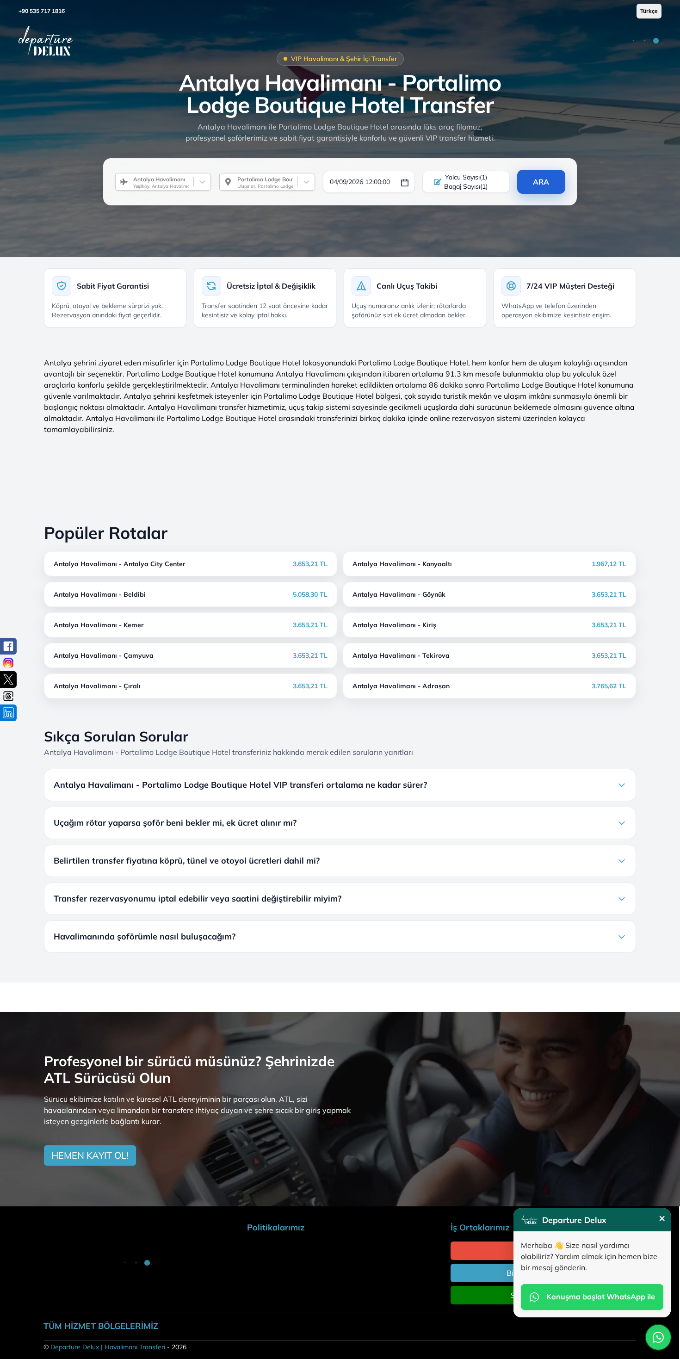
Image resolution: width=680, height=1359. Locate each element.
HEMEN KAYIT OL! (90, 1155)
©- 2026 (114, 1347)
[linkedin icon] (8, 712)
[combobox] (129, 181)
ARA (541, 181)
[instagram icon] (8, 662)
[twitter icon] (8, 679)
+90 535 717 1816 (42, 10)
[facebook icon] (8, 646)
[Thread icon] (8, 696)
